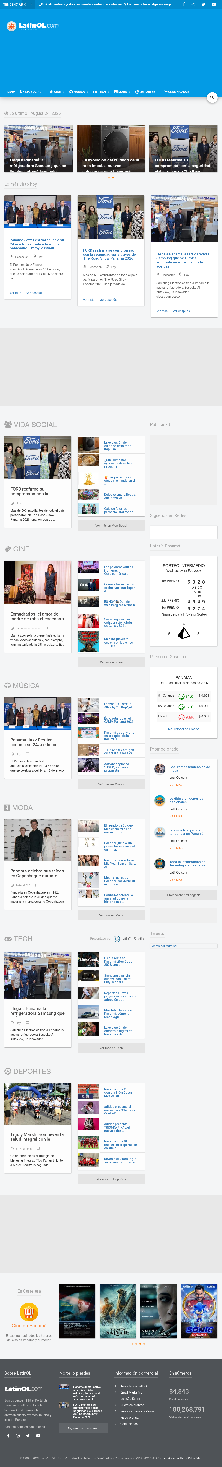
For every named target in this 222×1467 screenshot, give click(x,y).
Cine (20, 548)
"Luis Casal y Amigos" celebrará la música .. (119, 751)
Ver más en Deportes (111, 1179)
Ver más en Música (111, 784)
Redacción (19, 256)
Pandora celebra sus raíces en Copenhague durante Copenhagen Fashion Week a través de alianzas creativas (37, 874)
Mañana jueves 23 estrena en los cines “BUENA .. (118, 642)
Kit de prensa (129, 1417)
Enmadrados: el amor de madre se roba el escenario (37, 616)
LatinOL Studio (130, 1398)
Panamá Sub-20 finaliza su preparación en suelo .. (120, 1145)
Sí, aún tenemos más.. (83, 1428)
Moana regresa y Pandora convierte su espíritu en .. (119, 881)
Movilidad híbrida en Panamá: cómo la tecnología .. (119, 1014)
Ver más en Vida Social (111, 525)
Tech (22, 938)
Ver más (15, 293)
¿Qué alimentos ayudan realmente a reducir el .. (118, 463)
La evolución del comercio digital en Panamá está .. (118, 1031)
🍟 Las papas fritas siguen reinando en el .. (119, 481)
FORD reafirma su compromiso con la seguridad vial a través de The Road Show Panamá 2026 (109, 254)
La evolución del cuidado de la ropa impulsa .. (117, 446)
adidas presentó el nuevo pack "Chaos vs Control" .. (119, 1110)
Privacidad (195, 1458)
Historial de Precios (185, 729)
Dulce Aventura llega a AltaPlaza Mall (120, 496)
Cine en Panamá (29, 1325)
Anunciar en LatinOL (134, 1386)
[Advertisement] (145, 45)
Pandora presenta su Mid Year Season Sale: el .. (120, 864)
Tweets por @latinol (163, 946)
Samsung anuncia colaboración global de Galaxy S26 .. (118, 622)
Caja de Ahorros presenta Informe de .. (120, 510)
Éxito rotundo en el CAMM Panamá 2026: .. (120, 720)
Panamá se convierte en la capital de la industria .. (119, 736)
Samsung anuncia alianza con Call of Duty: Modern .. (117, 979)
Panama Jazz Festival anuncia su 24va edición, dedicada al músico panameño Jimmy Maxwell (37, 244)
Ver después (34, 293)
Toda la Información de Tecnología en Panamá (188, 864)
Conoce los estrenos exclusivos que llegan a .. (119, 588)
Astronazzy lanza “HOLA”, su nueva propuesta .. (116, 767)
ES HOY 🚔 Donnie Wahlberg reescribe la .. (120, 605)
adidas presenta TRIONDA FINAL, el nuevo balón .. (117, 1127)
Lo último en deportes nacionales (186, 800)
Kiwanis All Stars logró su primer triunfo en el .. (120, 1162)
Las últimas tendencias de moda (190, 769)
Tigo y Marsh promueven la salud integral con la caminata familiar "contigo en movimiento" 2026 (37, 1137)
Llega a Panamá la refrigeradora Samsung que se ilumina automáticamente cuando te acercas (182, 260)
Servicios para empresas (137, 1411)
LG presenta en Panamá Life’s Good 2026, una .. (118, 961)
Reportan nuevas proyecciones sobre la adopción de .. (120, 996)
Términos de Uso (173, 1458)
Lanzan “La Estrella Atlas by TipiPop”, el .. (119, 705)
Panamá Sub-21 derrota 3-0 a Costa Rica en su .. (118, 1093)
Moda (21, 807)
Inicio (11, 92)
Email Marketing (131, 1392)
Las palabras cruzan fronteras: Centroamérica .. (118, 570)
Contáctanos (129, 1424)
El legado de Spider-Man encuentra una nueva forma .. (119, 829)
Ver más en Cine (111, 662)
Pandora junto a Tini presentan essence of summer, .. (119, 846)
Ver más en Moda (111, 915)
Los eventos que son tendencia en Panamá (187, 832)
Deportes (31, 1071)
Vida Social (34, 424)
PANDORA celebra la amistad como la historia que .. (118, 898)
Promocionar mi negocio (184, 895)
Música (25, 685)
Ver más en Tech (111, 1048)
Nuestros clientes (132, 1405)
